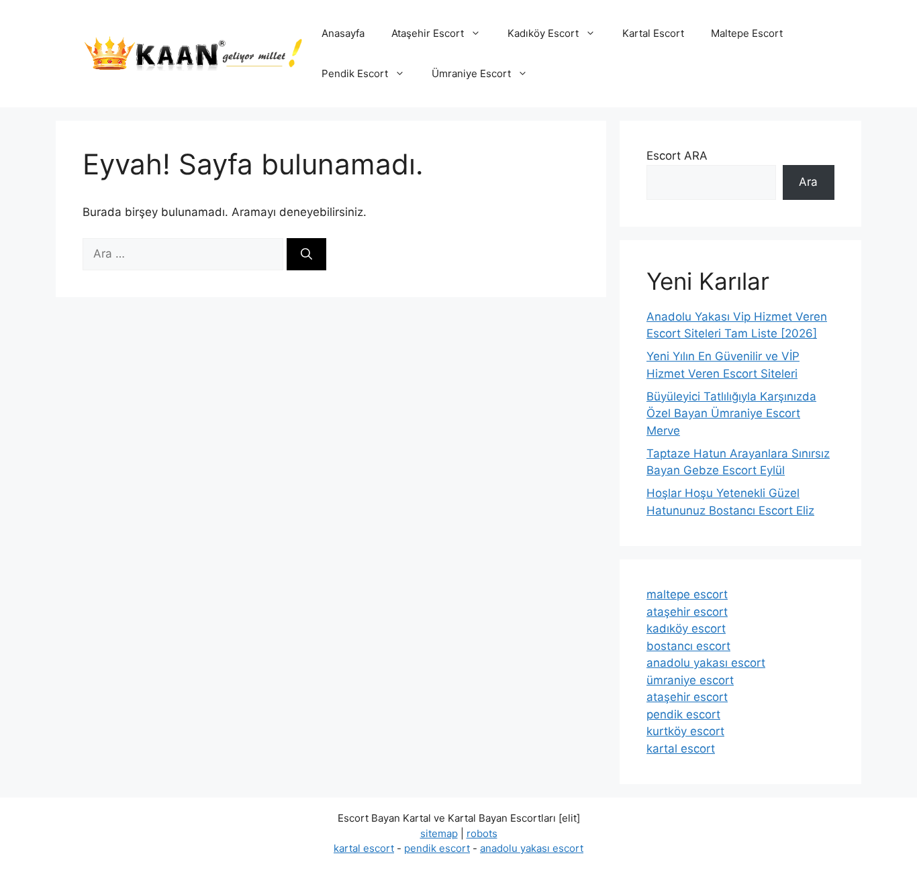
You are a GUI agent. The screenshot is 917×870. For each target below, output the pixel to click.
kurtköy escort (685, 731)
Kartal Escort (653, 33)
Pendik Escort (355, 73)
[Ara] (306, 254)
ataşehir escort (687, 611)
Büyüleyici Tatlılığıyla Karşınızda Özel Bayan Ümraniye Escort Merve (731, 413)
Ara (808, 181)
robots (482, 833)
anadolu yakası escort (705, 662)
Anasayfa (343, 33)
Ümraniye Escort (471, 73)
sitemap (439, 833)
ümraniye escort (690, 680)
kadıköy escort (686, 628)
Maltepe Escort (747, 33)
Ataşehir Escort (427, 33)
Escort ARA (677, 155)
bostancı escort (688, 646)
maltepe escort (687, 594)
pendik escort (683, 714)
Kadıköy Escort (543, 33)
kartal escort (680, 748)
